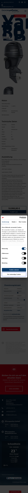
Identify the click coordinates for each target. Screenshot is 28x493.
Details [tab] (14, 222)
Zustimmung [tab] (5, 222)
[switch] (24, 253)
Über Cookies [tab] (22, 222)
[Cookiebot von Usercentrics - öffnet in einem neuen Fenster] (19, 218)
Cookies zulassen (14, 269)
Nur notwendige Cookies (14, 274)
